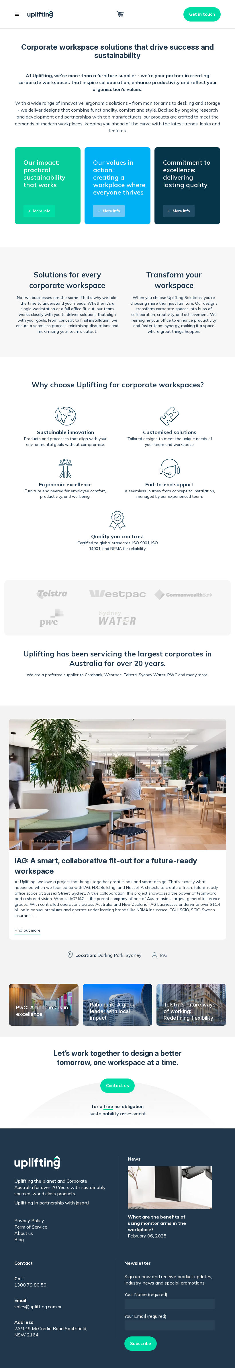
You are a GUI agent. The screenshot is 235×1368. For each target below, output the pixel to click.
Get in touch (202, 14)
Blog (19, 1239)
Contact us (117, 1085)
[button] (17, 14)
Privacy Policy (29, 1220)
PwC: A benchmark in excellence (42, 1010)
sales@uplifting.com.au (38, 1306)
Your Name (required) (145, 1294)
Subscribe (140, 1343)
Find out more (27, 930)
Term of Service (30, 1227)
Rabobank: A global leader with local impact (113, 1011)
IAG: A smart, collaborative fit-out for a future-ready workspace (106, 865)
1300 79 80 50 (30, 1285)
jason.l (82, 1203)
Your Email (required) (145, 1316)
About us (23, 1233)
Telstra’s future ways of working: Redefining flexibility (190, 1011)
